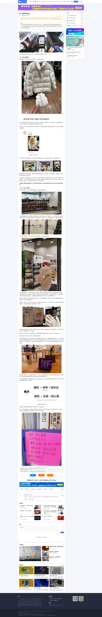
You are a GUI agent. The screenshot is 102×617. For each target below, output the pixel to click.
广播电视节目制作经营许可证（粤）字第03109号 (25, 615)
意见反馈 (57, 605)
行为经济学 (51, 489)
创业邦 (46, 611)
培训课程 (33, 1)
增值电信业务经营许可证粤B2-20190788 (38, 615)
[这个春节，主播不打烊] (61, 518)
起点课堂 (29, 611)
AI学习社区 (49, 611)
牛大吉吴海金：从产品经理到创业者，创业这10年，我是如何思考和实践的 (50, 512)
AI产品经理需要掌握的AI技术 (39, 575)
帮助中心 (61, 605)
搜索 (65, 1)
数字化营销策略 (37, 587)
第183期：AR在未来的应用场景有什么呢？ (74, 52)
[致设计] (51, 600)
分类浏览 (37, 1)
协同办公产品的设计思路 (54, 587)
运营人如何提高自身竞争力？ (24, 587)
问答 (46, 1)
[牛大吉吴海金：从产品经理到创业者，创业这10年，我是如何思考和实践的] (61, 512)
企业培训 (49, 1)
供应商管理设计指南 (53, 575)
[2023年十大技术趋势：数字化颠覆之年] (37, 518)
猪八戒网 (32, 611)
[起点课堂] (51, 598)
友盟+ (44, 611)
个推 (41, 611)
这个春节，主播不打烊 (48, 516)
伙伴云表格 (35, 611)
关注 (28, 15)
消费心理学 (39, 489)
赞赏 (33, 475)
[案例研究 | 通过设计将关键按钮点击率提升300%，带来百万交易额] (61, 507)
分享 (62, 489)
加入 (82, 15)
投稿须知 (54, 605)
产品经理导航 (26, 611)
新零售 (22, 489)
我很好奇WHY (24, 15)
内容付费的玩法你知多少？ (24, 575)
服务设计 (27, 489)
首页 (30, 1)
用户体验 (45, 489)
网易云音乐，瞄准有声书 (54, 551)
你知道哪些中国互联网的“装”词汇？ (73, 55)
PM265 (22, 611)
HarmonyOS (60, 1)
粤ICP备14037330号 (31, 614)
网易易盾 (39, 611)
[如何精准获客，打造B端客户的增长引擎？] (37, 507)
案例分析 (33, 489)
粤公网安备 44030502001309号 (38, 614)
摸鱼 (56, 1)
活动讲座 (42, 1)
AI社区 (53, 1)
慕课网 (52, 611)
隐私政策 (50, 605)
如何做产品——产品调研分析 (55, 556)
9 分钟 (63, 16)
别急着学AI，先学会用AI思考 (25, 510)
